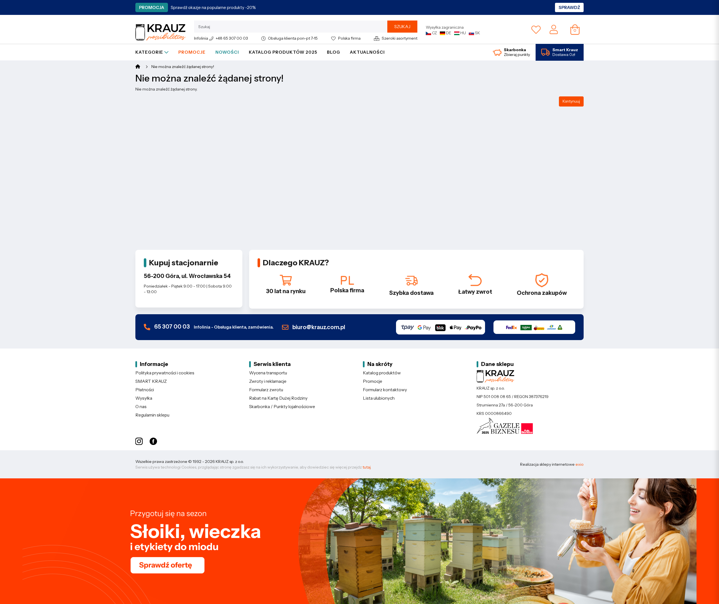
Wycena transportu (268, 372)
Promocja (151, 7)
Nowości (227, 52)
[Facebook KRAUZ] (153, 441)
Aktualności (367, 52)
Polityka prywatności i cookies (164, 372)
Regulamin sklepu (152, 415)
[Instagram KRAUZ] (139, 441)
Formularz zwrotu (266, 389)
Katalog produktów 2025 (283, 52)
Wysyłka (143, 398)
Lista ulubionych (379, 398)
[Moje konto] (554, 28)
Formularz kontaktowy (385, 389)
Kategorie (149, 52)
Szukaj (402, 26)
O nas (141, 406)
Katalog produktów (382, 372)
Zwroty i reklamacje (267, 381)
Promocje (192, 52)
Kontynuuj (571, 101)
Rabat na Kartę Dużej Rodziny (278, 398)
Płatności (144, 389)
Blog (333, 52)
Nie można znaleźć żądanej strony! (182, 66)
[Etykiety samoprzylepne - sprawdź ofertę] (359, 541)
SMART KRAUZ (151, 381)
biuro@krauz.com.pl (318, 327)
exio (579, 464)
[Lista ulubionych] (536, 29)
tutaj (366, 467)
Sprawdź (569, 7)
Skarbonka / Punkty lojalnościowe (282, 406)
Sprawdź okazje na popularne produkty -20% (213, 7)
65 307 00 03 (213, 327)
